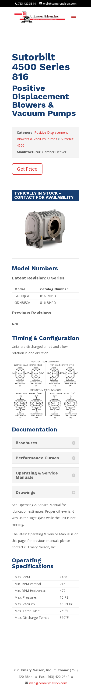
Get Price (27, 169)
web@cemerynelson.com (48, 683)
